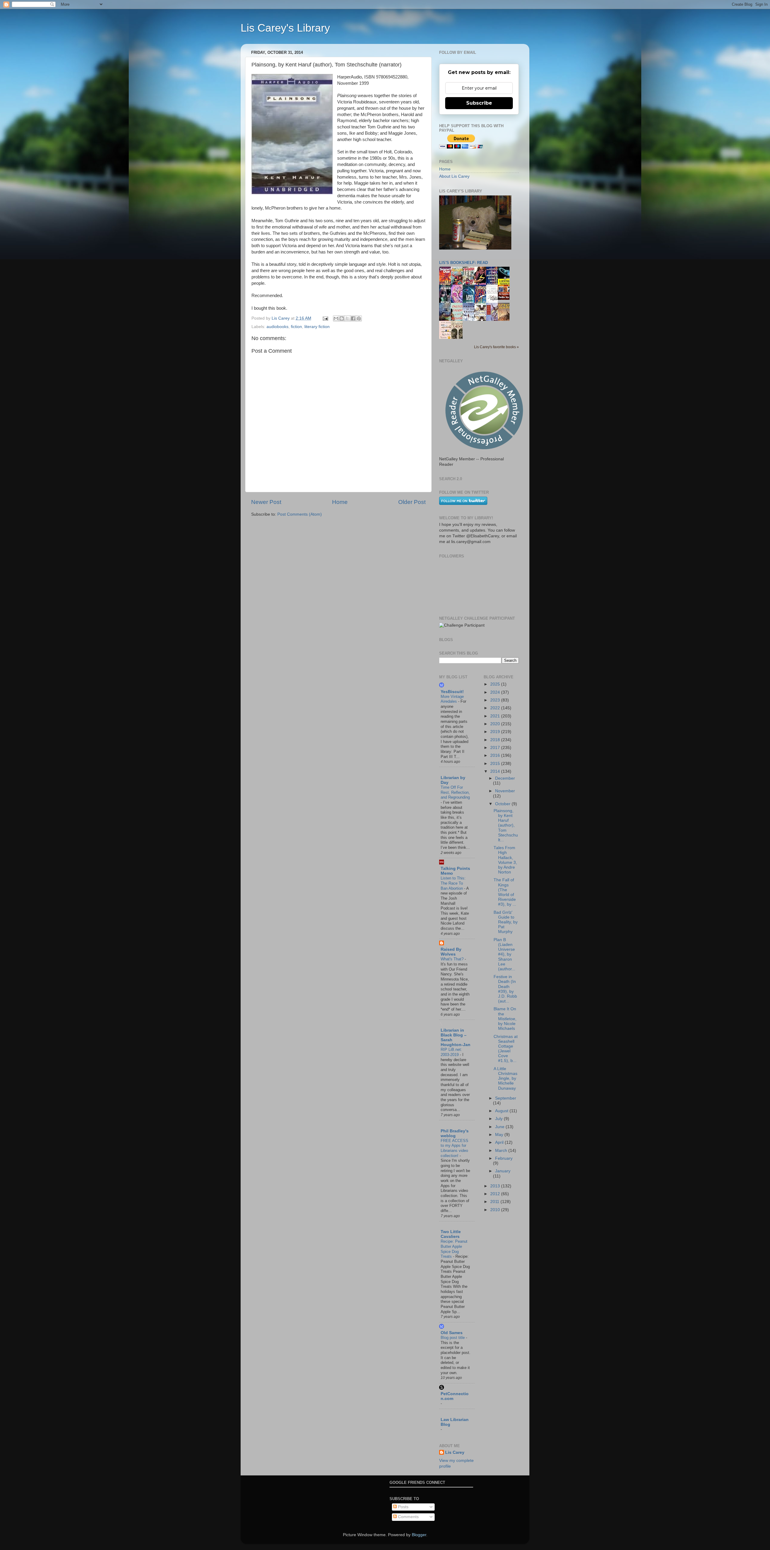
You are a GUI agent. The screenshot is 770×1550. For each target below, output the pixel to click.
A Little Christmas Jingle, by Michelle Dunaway (505, 1079)
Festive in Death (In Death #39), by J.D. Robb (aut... (505, 989)
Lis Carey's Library (285, 28)
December (505, 778)
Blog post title (453, 1337)
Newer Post (266, 502)
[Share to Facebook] (353, 318)
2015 (495, 763)
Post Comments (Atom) (299, 514)
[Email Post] (325, 318)
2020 (495, 724)
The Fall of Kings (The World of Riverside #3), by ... (505, 892)
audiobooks (277, 326)
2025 (495, 684)
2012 (495, 1194)
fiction (296, 326)
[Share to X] (347, 318)
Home (340, 502)
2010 (495, 1210)
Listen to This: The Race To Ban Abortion (453, 883)
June (500, 1127)
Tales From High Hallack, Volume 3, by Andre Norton (505, 860)
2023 (495, 700)
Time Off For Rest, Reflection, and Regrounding (455, 792)
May (499, 1134)
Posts (402, 1507)
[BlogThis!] (342, 318)
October (503, 804)
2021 (495, 716)
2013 (495, 1186)
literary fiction (317, 326)
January (502, 1171)
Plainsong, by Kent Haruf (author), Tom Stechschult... (506, 825)
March (501, 1150)
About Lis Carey (454, 176)
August (502, 1111)
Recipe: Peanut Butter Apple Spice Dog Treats (454, 1249)
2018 (495, 740)
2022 (495, 708)
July (499, 1118)
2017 (495, 747)
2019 (495, 731)
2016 (495, 755)
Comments (408, 1517)
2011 (495, 1201)
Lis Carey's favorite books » (496, 347)
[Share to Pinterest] (359, 318)
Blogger (419, 1535)
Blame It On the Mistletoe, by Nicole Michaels (505, 1019)
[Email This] (336, 318)
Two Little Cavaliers (451, 1234)
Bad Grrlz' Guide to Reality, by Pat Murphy (506, 922)
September (505, 1098)
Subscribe (479, 103)
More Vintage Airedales (452, 699)
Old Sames (452, 1333)
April (500, 1142)
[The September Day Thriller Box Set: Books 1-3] (505, 298)
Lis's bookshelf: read (463, 262)
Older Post (412, 502)
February (504, 1158)
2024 (495, 692)
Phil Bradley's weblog (455, 1133)
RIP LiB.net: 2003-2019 (451, 1052)
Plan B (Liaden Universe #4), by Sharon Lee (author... (504, 954)
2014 (495, 771)
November (505, 791)
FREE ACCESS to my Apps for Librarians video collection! (454, 1148)
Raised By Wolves (451, 951)
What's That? (453, 959)
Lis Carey (454, 1452)
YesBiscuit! (452, 691)
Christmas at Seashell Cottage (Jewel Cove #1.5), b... (506, 1048)
